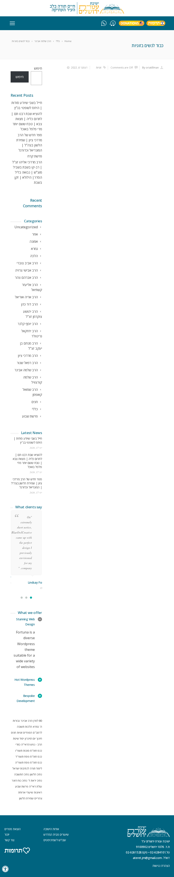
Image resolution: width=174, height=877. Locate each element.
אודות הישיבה (51, 829)
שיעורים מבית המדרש (56, 834)
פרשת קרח (34, 156)
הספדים (27, 732)
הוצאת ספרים (12, 829)
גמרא (36, 726)
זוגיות (98, 67)
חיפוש (38, 68)
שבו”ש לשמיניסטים (55, 840)
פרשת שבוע (21, 786)
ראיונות (38, 792)
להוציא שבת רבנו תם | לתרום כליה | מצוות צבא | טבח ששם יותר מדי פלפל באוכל (27, 461)
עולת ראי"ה (35, 786)
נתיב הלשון (36, 774)
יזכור (6, 834)
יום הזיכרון (30, 738)
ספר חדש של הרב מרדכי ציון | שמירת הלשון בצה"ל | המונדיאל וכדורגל (26, 483)
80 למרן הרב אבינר (31, 721)
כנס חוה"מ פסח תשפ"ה (28, 762)
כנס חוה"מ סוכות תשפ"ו (28, 750)
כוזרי (17, 744)
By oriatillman (150, 67)
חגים (13, 732)
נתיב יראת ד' (35, 780)
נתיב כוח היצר (19, 780)
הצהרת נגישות (161, 866)
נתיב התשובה (21, 774)
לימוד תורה (36, 768)
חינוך (39, 738)
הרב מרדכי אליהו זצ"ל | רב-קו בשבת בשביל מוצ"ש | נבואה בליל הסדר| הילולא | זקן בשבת (27, 172)
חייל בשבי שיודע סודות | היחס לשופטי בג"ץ (28, 440)
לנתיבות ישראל (20, 768)
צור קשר (9, 840)
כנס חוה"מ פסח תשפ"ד (28, 756)
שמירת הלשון (26, 798)
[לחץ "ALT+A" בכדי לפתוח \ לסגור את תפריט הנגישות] (5, 869)
